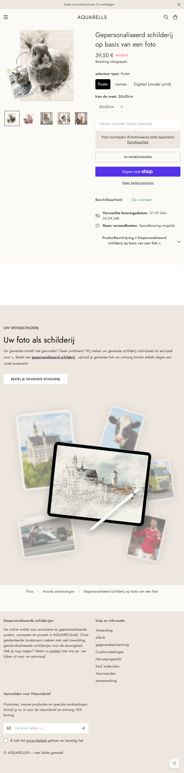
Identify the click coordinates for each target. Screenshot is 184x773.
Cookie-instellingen (110, 651)
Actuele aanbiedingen (58, 591)
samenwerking (106, 680)
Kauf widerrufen (107, 666)
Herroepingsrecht (108, 659)
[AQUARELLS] (92, 17)
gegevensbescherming (112, 644)
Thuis (29, 591)
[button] (175, 17)
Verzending (104, 630)
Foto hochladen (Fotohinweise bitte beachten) (138, 139)
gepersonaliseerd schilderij (53, 357)
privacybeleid (36, 740)
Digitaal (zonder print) (152, 84)
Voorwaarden (106, 673)
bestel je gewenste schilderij (35, 379)
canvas (121, 84)
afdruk (100, 637)
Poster (103, 84)
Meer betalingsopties (137, 182)
